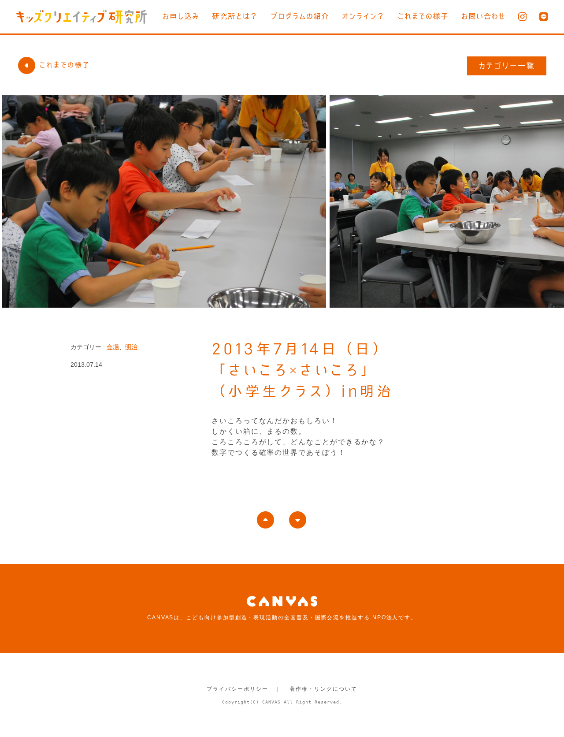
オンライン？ (363, 16)
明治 (131, 346)
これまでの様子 (423, 16)
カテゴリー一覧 (507, 66)
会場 (113, 346)
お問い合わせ (483, 16)
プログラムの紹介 (300, 16)
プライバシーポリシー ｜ (243, 689)
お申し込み (181, 16)
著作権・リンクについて (323, 689)
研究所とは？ (235, 16)
